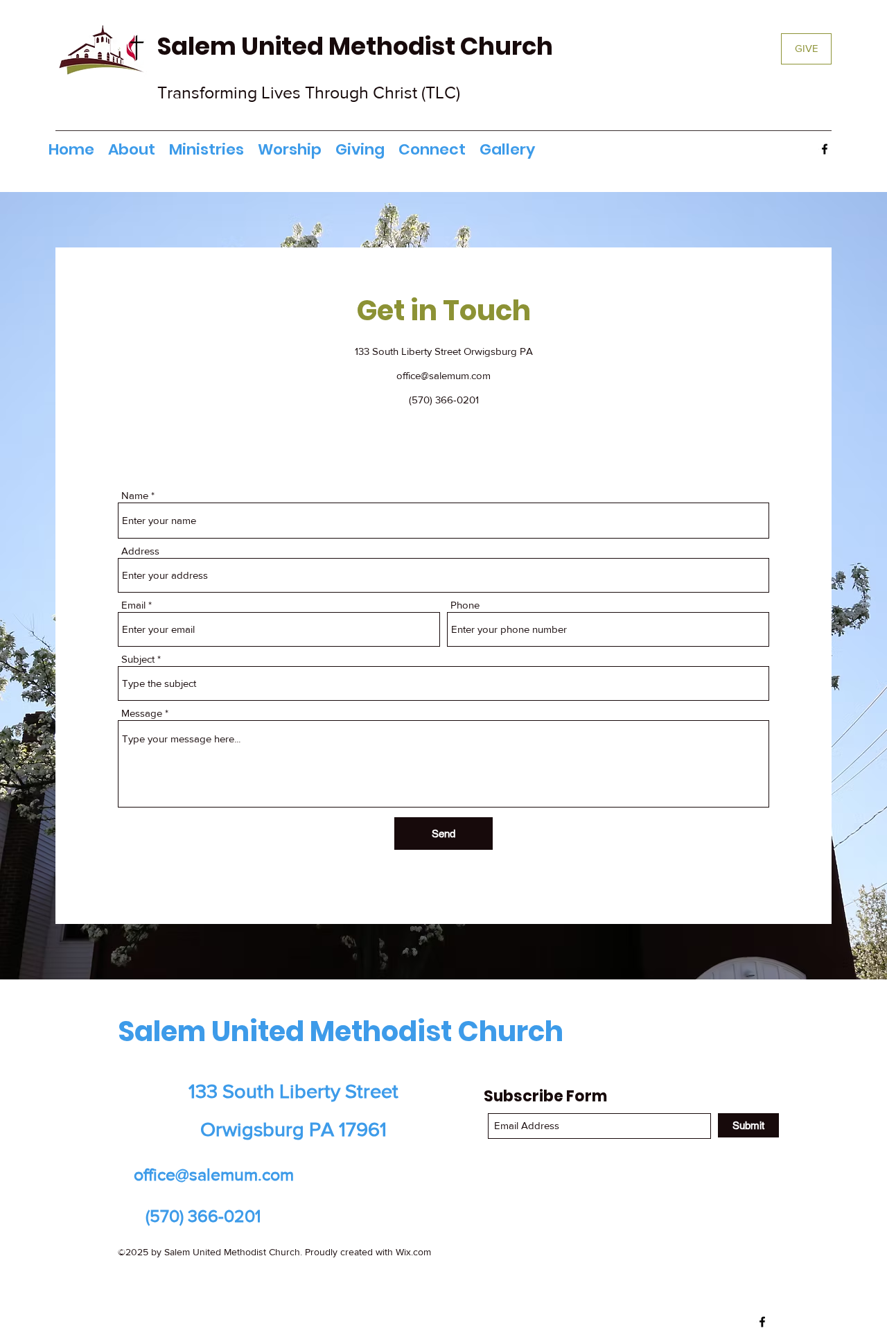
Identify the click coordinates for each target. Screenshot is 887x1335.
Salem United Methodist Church (357, 46)
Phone (465, 605)
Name (134, 495)
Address (140, 551)
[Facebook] (825, 149)
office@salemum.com (443, 375)
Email (133, 605)
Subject (138, 659)
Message (141, 713)
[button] (206, 149)
